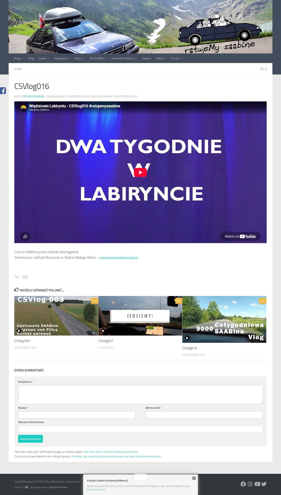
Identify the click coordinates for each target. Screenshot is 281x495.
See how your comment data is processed (110, 451)
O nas (175, 58)
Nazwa (23, 408)
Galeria (146, 58)
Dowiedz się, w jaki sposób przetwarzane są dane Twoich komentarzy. (116, 456)
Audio (42, 58)
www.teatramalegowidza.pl (118, 257)
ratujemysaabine (33, 96)
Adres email (153, 408)
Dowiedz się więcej (96, 489)
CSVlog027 (105, 340)
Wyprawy (60, 58)
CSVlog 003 (22, 340)
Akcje (78, 58)
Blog (17, 58)
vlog (18, 68)
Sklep (159, 58)
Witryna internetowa (31, 422)
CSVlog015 (189, 348)
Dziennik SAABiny (123, 58)
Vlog (31, 58)
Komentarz (25, 382)
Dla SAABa (96, 58)
